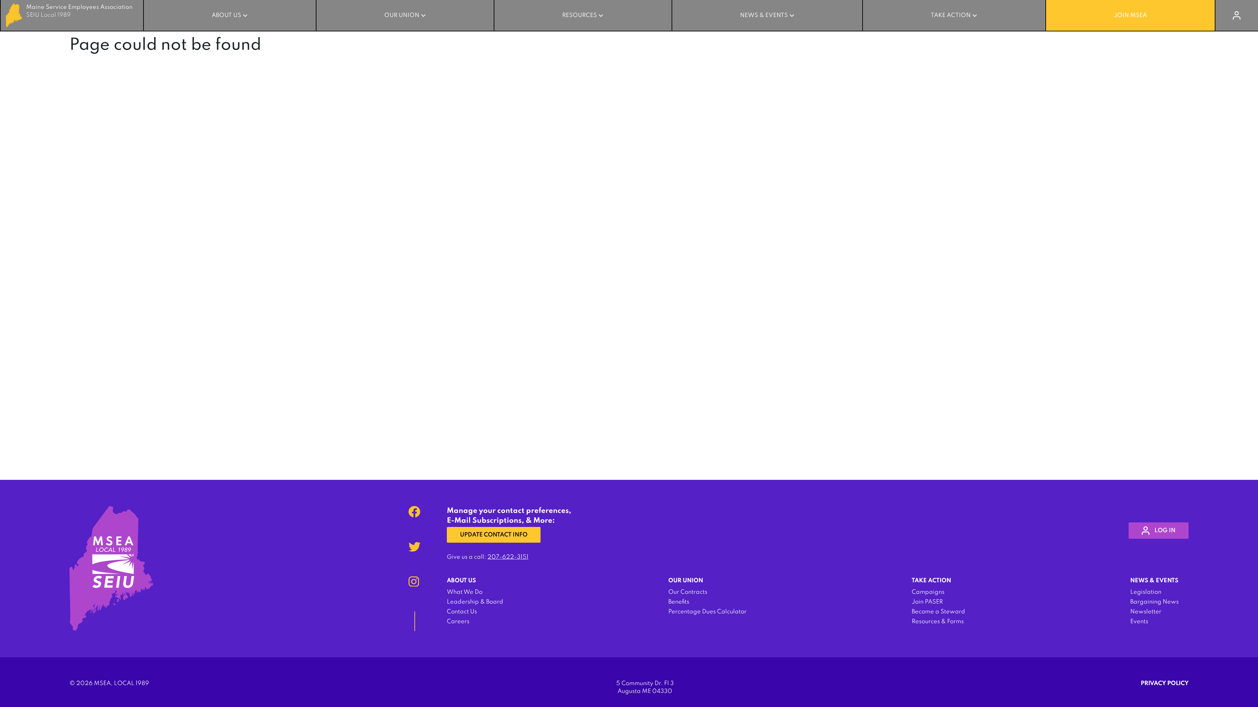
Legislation (1145, 592)
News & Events (764, 15)
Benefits (678, 602)
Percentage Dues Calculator (707, 612)
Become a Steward (938, 612)
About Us (226, 15)
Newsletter (1145, 612)
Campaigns (928, 592)
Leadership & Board (475, 602)
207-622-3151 (507, 557)
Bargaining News (1154, 602)
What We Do (465, 592)
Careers (458, 622)
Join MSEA (1130, 15)
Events (1139, 622)
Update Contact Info (493, 535)
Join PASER (927, 602)
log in (1164, 531)
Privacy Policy (1165, 683)
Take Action (951, 15)
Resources (579, 15)
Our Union (401, 15)
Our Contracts (687, 592)
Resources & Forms (938, 622)
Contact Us (462, 612)
